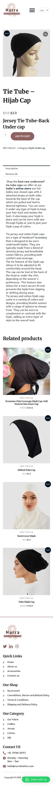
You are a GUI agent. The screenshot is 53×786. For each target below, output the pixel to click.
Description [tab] (12, 168)
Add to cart (22, 136)
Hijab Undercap (36, 148)
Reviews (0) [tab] (11, 173)
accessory (40, 237)
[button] (36, 779)
